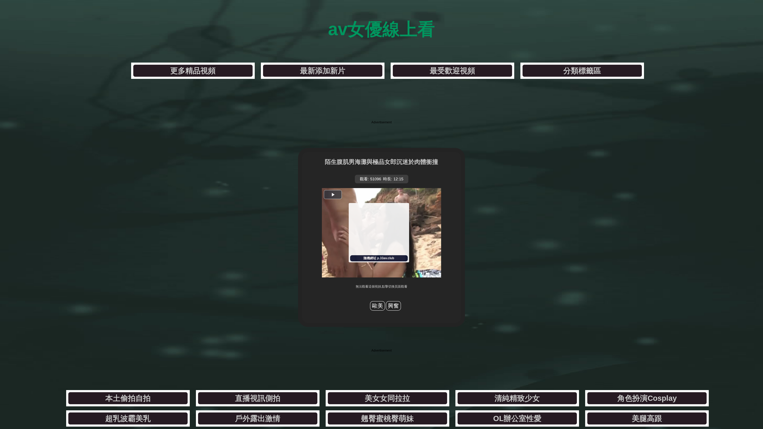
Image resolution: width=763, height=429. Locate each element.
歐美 (377, 306)
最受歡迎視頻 (452, 71)
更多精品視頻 (193, 71)
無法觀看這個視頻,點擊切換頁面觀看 (381, 286)
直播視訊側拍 (257, 398)
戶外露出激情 (257, 418)
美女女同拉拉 (387, 398)
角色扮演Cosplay (647, 398)
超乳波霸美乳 (128, 418)
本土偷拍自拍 (128, 398)
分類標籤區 (582, 71)
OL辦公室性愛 (517, 418)
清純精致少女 (517, 398)
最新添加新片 (322, 71)
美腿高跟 (647, 418)
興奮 (393, 306)
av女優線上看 (381, 29)
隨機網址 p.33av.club (379, 258)
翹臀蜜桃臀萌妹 (387, 418)
